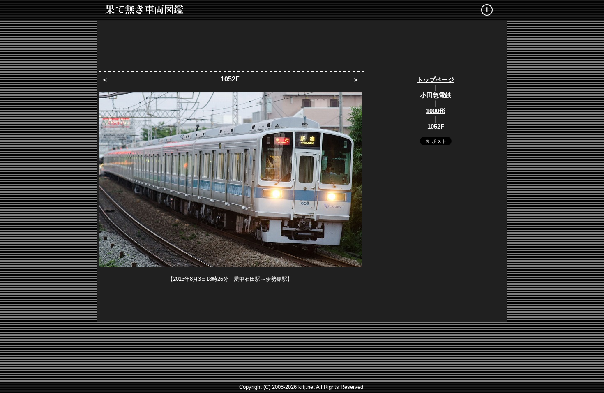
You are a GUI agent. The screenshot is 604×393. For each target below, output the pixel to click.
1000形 (435, 110)
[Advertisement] (302, 43)
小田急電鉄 (435, 95)
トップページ (435, 79)
